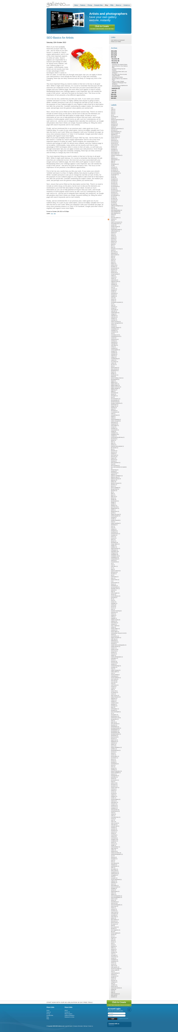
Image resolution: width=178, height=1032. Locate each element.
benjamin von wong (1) (117, 248)
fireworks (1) (114, 450)
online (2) (113, 694)
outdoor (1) (114, 700)
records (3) (114, 793)
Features (82, 5)
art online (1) (114, 189)
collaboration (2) (115, 312)
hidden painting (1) (116, 523)
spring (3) (113, 890)
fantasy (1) (113, 444)
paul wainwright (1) (116, 711)
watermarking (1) (115, 973)
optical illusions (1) (116, 697)
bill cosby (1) (114, 251)
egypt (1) (113, 416)
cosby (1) (113, 346)
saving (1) (113, 833)
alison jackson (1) (115, 136)
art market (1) (114, 185)
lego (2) (113, 591)
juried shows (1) (115, 582)
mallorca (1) (114, 621)
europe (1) (113, 427)
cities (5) (113, 305)
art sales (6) (114, 198)
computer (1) (114, 330)
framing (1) (114, 461)
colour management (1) (117, 323)
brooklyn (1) (114, 266)
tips (55, 213)
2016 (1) (113, 113)
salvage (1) (114, 827)
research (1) (114, 804)
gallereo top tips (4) (116, 478)
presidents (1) (114, 757)
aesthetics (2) (114, 124)
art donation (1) (115, 174)
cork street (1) (114, 345)
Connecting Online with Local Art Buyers (119, 72)
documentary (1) (115, 400)
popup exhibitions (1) (116, 747)
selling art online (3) (116, 852)
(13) (112, 107)
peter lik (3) (114, 722)
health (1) (113, 518)
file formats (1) (114, 447)
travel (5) (113, 940)
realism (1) (113, 790)
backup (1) (113, 238)
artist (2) (113, 207)
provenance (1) (115, 780)
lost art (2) (113, 606)
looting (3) (113, 605)
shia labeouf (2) (115, 863)
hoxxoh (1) (113, 538)
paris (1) (113, 707)
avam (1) (113, 234)
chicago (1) (114, 295)
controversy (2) (115, 339)
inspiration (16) (115, 551)
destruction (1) (114, 375)
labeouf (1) (114, 590)
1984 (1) (113, 109)
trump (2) (113, 945)
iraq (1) (113, 564)
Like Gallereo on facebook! (118, 40)
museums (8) (114, 662)
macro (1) (113, 613)
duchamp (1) (114, 410)
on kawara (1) (114, 692)
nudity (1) (113, 688)
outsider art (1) (114, 703)
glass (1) (113, 495)
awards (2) (113, 237)
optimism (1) (114, 698)
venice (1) (113, 962)
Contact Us (67, 1012)
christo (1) (113, 300)
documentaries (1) (115, 398)
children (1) (114, 296)
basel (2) (113, 244)
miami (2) (113, 634)
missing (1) (114, 643)
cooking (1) (114, 341)
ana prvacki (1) (115, 142)
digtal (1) (113, 391)
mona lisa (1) (114, 651)
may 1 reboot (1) (115, 625)
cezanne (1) (114, 289)
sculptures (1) (114, 841)
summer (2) (114, 909)
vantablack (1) (114, 961)
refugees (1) (114, 796)
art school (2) (114, 199)
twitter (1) (113, 947)
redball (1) (113, 795)
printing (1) (114, 762)
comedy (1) (114, 326)
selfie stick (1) (114, 848)
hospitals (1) (114, 535)
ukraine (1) (114, 949)
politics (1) (113, 744)
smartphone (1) (115, 872)
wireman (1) (114, 980)
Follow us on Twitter (116, 41)
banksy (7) (113, 243)
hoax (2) (113, 527)
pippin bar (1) (114, 740)
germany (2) (114, 490)
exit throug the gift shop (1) (117, 437)
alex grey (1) (114, 130)
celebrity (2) (114, 284)
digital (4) (113, 381)
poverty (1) (113, 752)
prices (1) (113, 759)
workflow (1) (114, 985)
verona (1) (113, 964)
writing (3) (113, 989)
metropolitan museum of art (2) (118, 633)
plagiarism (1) (114, 741)
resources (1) (114, 806)
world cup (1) (114, 986)
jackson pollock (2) (116, 570)
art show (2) (114, 201)
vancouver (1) (114, 956)
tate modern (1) (115, 919)
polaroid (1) (114, 743)
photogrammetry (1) (116, 728)
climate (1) (113, 308)
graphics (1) (114, 505)
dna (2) (113, 397)
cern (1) (113, 287)
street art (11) (114, 903)
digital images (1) (115, 385)
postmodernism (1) (116, 750)
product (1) (114, 768)
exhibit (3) (113, 431)
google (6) (113, 499)
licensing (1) (114, 597)
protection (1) (114, 777)
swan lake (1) (114, 916)
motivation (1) (114, 658)
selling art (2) (114, 851)
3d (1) (112, 115)
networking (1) (114, 676)
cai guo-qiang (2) (115, 274)
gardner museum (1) (116, 483)
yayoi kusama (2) (115, 994)
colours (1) (113, 324)
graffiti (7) (113, 502)
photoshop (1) (114, 735)
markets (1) (114, 624)
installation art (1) (115, 556)
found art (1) (114, 459)
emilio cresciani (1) (116, 421)
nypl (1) (113, 689)
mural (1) (113, 660)
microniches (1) (115, 636)
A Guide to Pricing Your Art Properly (118, 69)
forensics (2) (114, 456)
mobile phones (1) (115, 646)
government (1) (115, 501)
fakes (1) (113, 443)
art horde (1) (114, 182)
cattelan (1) (114, 283)
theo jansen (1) (115, 927)
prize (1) (113, 766)
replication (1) (114, 802)
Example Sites (98, 5)
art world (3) (114, 204)
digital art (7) (114, 382)
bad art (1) (113, 240)
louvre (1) (113, 608)
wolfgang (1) (114, 982)
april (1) (113, 162)
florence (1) (114, 452)
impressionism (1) (115, 548)
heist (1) (113, 521)
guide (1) (113, 510)
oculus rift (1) (114, 691)
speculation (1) (115, 885)
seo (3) (113, 855)
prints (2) (113, 765)
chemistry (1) (114, 293)
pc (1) (112, 713)
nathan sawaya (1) (115, 670)
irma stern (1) (114, 566)
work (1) (113, 983)
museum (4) (114, 661)
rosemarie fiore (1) (115, 817)
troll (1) (113, 943)
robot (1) (113, 812)
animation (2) (114, 151)
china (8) (113, 297)
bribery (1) (113, 263)
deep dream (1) (115, 369)
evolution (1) (114, 428)
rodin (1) (113, 815)
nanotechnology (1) (116, 665)
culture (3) (113, 363)
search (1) (113, 842)
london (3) (113, 602)
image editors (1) (115, 544)
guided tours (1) (115, 511)
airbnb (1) (113, 127)
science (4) (114, 836)
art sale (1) (113, 197)
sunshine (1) (114, 910)
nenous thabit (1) (115, 674)
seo (52, 213)
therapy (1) (114, 928)
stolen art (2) (114, 899)
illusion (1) (113, 541)
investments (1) (115, 562)
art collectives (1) (115, 171)
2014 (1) (113, 110)
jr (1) (112, 581)
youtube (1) (114, 996)
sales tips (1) (114, 824)
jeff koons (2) (114, 572)
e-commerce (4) (115, 412)
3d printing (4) (114, 116)
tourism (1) (113, 937)
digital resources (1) (116, 387)
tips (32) (113, 931)
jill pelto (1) (114, 573)
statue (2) (113, 893)
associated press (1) (116, 223)
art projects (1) (114, 194)
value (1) (113, 953)
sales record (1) (115, 823)
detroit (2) (113, 376)
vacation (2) (114, 952)
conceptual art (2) (115, 335)
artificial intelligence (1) (117, 205)
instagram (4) (114, 553)
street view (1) (114, 906)
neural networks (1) (116, 677)
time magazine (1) (115, 930)
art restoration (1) (115, 195)
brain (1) (113, 260)
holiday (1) (113, 529)
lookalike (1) (114, 603)
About (66, 1010)
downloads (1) (114, 404)
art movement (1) (115, 186)
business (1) (114, 269)
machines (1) (114, 612)
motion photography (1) (117, 657)
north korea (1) (114, 685)
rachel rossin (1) (115, 787)
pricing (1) (113, 760)
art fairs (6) (113, 177)
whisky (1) (113, 977)
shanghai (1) (114, 858)
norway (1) (113, 686)
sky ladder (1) (114, 869)
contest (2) (113, 338)
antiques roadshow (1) (116, 155)
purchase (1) (114, 784)
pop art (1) (113, 746)
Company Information (78, 1026)
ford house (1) (114, 455)
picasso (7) (114, 738)
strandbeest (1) (115, 901)
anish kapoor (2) (115, 152)
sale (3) (113, 820)
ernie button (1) (115, 425)
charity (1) (113, 292)
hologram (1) (114, 530)
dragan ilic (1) (114, 406)
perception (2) (114, 714)
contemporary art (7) (116, 336)
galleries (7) (114, 480)
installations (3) (115, 557)
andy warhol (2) (115, 145)
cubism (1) (113, 360)
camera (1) (114, 277)
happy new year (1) (116, 514)
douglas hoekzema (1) (116, 403)
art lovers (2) (114, 183)
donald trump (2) (115, 401)
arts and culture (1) (116, 217)
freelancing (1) (114, 469)
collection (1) (114, 315)
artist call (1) (114, 208)
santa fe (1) (114, 832)
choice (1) (113, 299)
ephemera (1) (114, 422)
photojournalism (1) (116, 734)
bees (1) (113, 247)
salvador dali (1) (115, 826)
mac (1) (113, 609)
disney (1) (113, 394)
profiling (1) (114, 769)
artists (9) (113, 214)
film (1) (112, 449)
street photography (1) (116, 904)
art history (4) (114, 180)
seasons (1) (114, 844)
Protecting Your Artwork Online (119, 64)
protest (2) (113, 778)
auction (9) (113, 225)
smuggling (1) (114, 875)
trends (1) (113, 942)
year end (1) (114, 995)
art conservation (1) (116, 173)
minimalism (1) (114, 642)
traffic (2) (113, 939)
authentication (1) (115, 231)
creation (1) (114, 351)
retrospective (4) (115, 809)
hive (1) (113, 526)
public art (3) (114, 783)
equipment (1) (114, 424)
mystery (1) (114, 664)
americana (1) (114, 140)
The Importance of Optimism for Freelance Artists (120, 86)
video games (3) (115, 967)
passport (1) (114, 710)
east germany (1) (115, 415)
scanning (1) (114, 835)
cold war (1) (114, 311)
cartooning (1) (114, 280)
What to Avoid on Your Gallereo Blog (120, 66)
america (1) (114, 139)
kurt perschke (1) (115, 587)
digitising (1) (114, 390)
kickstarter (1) (114, 585)
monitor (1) (114, 652)
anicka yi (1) (114, 146)
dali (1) (113, 366)
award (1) (113, 235)
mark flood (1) (114, 622)
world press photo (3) (116, 988)
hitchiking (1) (114, 524)
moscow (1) (114, 654)
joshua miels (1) (115, 579)
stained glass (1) (115, 891)
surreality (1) (114, 915)
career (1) (113, 278)
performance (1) (115, 716)
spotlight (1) (114, 888)
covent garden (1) (115, 349)
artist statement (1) (115, 213)
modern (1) (114, 648)
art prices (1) (114, 192)
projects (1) (114, 774)
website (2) (114, 974)
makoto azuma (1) (115, 619)
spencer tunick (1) (115, 887)
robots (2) (113, 814)
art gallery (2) (114, 179)
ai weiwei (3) (114, 125)
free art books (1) (115, 465)
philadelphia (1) (115, 726)
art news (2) (114, 188)
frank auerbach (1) (115, 462)
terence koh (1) (115, 922)
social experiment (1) (116, 879)
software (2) (114, 881)
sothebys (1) (114, 882)
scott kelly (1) (114, 838)
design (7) (113, 373)
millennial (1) (114, 640)
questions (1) (114, 786)
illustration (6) (114, 542)
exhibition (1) (114, 433)
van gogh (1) (114, 955)
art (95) (113, 165)
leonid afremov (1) (115, 596)
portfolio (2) (114, 749)
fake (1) (113, 441)
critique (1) (113, 357)
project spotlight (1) (116, 772)
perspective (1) (115, 719)
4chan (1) (113, 118)
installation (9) (114, 554)
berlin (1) (113, 250)
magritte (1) (114, 618)
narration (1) (114, 667)
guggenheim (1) (115, 508)
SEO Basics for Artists (117, 77)
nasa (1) (113, 668)
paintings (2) (114, 706)
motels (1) (113, 655)
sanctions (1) (114, 830)
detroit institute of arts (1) (117, 378)
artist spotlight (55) (115, 211)
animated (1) (114, 149)
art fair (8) (113, 176)
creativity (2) (114, 352)
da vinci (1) (114, 364)
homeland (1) (114, 532)
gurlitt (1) (113, 513)
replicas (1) (114, 801)
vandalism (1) (114, 959)
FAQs (111, 5)
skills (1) (113, 867)
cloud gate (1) (114, 309)
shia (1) (113, 861)
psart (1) (113, 781)
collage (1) (113, 314)
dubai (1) (113, 409)
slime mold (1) (114, 870)
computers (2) (114, 332)
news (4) (113, 683)
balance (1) (114, 241)
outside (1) (113, 701)
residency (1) (114, 805)
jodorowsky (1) (114, 576)
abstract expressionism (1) (117, 119)
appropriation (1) (115, 159)
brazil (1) (113, 262)
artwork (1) (113, 219)
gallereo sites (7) (115, 477)
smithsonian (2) (115, 873)
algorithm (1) (114, 134)
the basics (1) (114, 924)
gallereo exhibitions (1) (117, 475)
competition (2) (115, 329)
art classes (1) (114, 170)
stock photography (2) (116, 897)
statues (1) (113, 894)
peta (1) (113, 720)
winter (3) (113, 979)
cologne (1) (114, 318)
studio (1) (113, 907)
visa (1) (113, 971)
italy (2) (113, 569)
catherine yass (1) (115, 281)
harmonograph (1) (115, 516)
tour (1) (113, 936)
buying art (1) (114, 272)
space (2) (113, 884)
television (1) (114, 921)
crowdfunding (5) (115, 358)
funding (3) (114, 471)
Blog (106, 5)
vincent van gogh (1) (116, 968)
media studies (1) (115, 628)
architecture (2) (115, 164)
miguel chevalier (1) (116, 637)
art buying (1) (114, 168)
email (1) (113, 418)
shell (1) (113, 860)
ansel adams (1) (115, 153)
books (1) (113, 259)
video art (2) (114, 965)
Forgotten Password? (123, 1018)
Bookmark (111, 1025)
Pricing (90, 5)
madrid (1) (113, 615)
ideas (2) (113, 539)
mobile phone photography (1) (118, 645)
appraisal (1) (114, 158)
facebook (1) (114, 439)
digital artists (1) (115, 384)
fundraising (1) (114, 472)
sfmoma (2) (114, 857)
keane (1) (113, 584)
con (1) (113, 333)
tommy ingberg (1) (115, 933)
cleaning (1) (114, 306)
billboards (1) (114, 253)
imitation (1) (114, 547)
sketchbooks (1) (115, 866)
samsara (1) (114, 829)
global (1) (113, 498)
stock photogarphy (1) (116, 896)
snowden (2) (114, 878)
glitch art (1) (114, 496)
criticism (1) (114, 355)
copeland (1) (114, 342)
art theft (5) (113, 202)
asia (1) (113, 220)
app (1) (113, 156)
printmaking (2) (115, 763)
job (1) (112, 575)
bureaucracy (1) (115, 268)
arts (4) (113, 216)
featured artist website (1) (117, 446)
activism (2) (114, 122)
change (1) (114, 290)
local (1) (113, 600)
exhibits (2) (114, 436)
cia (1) (112, 303)
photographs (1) (115, 731)
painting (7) (114, 704)
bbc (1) (113, 246)
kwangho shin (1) (115, 588)
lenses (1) (113, 594)
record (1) (113, 792)
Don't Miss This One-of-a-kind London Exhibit (119, 75)
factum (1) (113, 440)
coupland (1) (114, 348)
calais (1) (113, 275)
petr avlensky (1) (115, 723)
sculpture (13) (114, 839)
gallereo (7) (114, 474)
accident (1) (114, 121)
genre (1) (113, 486)
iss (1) (112, 567)
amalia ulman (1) (115, 137)
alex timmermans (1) (116, 131)
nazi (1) (113, 673)
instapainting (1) (115, 559)
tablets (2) (113, 918)
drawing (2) (114, 407)
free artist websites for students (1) (119, 467)
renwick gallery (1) (115, 799)
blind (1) (113, 256)
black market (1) (115, 254)
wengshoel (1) (114, 976)
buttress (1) (114, 271)
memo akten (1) (115, 631)
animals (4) (114, 148)
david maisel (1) (115, 367)
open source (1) (115, 695)
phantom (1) (114, 725)
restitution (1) (114, 808)
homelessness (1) (115, 533)
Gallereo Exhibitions (69, 1015)
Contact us (127, 5)
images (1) (113, 545)
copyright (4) (114, 343)
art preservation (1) (116, 191)
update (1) (113, 950)
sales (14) (113, 821)
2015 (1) (113, 112)
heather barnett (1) (115, 520)
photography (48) (115, 732)
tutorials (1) (114, 946)
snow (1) (113, 876)
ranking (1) (114, 789)
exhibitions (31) (115, 434)
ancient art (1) (114, 143)
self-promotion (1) (115, 847)
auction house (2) (115, 226)
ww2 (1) (113, 991)
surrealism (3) (114, 913)
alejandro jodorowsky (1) (117, 128)
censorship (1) (114, 286)
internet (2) (114, 560)
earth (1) (113, 413)
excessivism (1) (115, 430)
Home (76, 5)
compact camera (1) (116, 327)
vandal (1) (113, 958)
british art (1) (114, 265)
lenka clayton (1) (115, 593)
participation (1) (115, 708)
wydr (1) (113, 992)
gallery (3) (113, 481)
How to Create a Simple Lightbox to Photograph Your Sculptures (119, 83)
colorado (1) (114, 320)
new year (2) (114, 680)
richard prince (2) (115, 811)
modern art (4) (114, 649)
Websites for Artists (69, 1017)
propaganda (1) (115, 775)
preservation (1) (115, 756)
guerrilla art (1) (114, 507)
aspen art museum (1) (116, 222)
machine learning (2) (116, 611)
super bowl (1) (114, 912)
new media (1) (114, 679)
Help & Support (68, 1013)
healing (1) (114, 517)
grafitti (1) (113, 504)
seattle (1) (113, 845)
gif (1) (112, 492)
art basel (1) (114, 167)
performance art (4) (116, 717)
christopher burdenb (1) (117, 302)
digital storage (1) (115, 388)
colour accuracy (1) (116, 321)
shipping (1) (114, 864)
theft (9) (113, 925)
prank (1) (113, 753)
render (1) (113, 798)
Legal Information (68, 1026)
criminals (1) (114, 354)
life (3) (112, 599)
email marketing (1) (116, 419)
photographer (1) (115, 729)
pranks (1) (113, 755)
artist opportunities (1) (116, 210)
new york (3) (114, 682)
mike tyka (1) (114, 639)
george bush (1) (115, 489)
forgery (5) (113, 458)
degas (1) (113, 372)
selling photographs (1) (117, 854)
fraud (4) (113, 464)
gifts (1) (113, 493)
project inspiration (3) (116, 771)
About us (118, 5)
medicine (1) (114, 630)
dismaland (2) (114, 392)
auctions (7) (114, 228)
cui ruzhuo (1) (114, 361)
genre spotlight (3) (115, 487)
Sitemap (85, 1026)
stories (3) (113, 900)
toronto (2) (113, 934)
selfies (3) (113, 850)
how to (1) (113, 536)
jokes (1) (113, 578)
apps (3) (113, 161)
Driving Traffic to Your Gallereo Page (119, 79)
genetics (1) (114, 484)
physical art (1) (114, 737)
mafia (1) (113, 616)
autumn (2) (114, 232)
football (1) (113, 453)
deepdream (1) (115, 370)
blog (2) (113, 257)
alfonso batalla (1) (115, 133)
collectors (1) (114, 317)
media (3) (113, 627)
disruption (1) (114, 395)
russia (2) (113, 818)
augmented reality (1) (116, 229)
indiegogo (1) (114, 550)
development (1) (115, 379)
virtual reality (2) (115, 970)
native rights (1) (115, 671)
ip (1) (112, 563)
